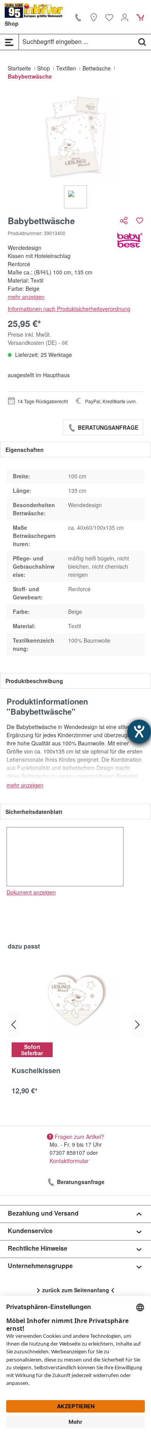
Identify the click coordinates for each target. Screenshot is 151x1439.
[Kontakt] (78, 17)
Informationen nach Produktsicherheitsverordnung (69, 309)
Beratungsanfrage (107, 427)
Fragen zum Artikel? (79, 1136)
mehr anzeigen (26, 296)
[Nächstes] (137, 1024)
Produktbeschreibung (34, 681)
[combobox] (76, 41)
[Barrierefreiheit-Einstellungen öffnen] (139, 731)
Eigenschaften (24, 449)
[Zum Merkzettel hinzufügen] (139, 220)
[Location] (93, 17)
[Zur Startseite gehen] (34, 10)
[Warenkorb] (140, 17)
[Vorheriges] (13, 1024)
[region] (75, 151)
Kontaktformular (69, 1161)
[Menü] (9, 42)
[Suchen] (142, 41)
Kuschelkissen (36, 1070)
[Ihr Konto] (124, 17)
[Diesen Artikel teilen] (124, 220)
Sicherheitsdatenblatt (33, 811)
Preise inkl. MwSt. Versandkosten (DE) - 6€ (38, 338)
